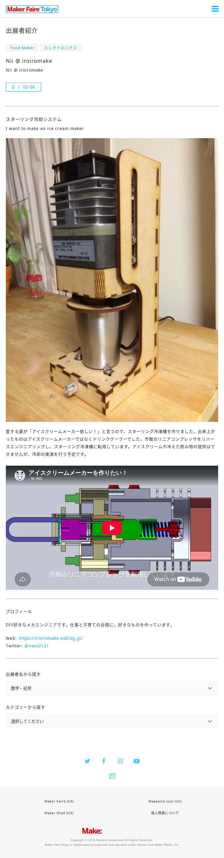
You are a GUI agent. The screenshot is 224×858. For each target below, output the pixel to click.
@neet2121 (36, 646)
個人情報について (165, 813)
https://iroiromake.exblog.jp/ (50, 638)
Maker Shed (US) (59, 813)
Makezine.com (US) (165, 801)
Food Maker (22, 47)
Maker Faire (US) (59, 801)
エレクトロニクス (60, 47)
